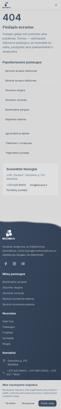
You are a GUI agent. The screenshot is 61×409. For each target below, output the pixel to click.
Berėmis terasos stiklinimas (21, 70)
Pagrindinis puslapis (17, 152)
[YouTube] (23, 264)
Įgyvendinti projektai (17, 133)
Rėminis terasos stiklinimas (20, 80)
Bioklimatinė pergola (17, 109)
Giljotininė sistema (15, 119)
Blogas (6, 343)
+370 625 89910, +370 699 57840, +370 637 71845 (31, 372)
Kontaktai (8, 338)
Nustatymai (28, 403)
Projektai (8, 332)
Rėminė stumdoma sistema (18, 298)
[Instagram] (14, 264)
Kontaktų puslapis (16, 190)
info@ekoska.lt (38, 185)
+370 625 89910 (16, 185)
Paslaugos (9, 326)
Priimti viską (47, 403)
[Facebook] (6, 264)
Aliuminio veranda (15, 100)
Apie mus (8, 321)
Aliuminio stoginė (15, 90)
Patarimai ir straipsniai (19, 143)
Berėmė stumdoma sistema (18, 304)
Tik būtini (10, 403)
